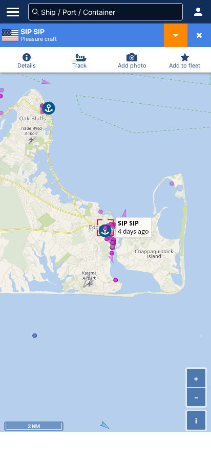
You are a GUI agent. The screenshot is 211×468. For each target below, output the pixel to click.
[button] (198, 12)
